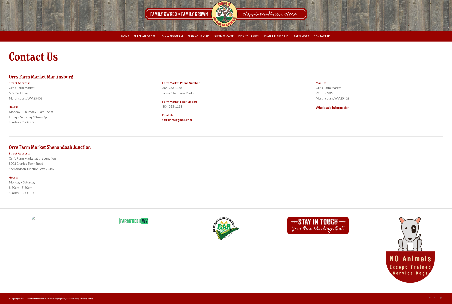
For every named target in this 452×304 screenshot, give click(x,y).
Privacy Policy (87, 298)
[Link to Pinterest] (435, 297)
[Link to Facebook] (430, 297)
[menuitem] (125, 36)
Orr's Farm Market (34, 298)
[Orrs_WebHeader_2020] (226, 15)
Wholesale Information (332, 108)
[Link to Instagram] (440, 297)
